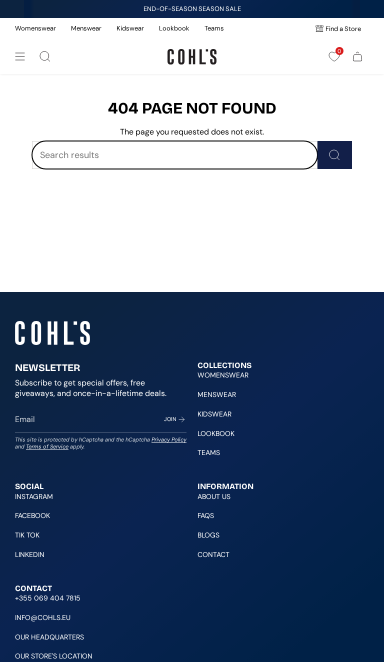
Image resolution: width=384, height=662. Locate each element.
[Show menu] (20, 56)
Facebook (32, 515)
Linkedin (29, 554)
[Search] (335, 155)
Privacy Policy (169, 439)
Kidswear (130, 28)
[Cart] (357, 56)
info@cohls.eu (42, 617)
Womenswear (35, 28)
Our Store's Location (53, 656)
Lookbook (174, 28)
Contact (214, 554)
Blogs (209, 535)
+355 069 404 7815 (47, 598)
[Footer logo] (52, 333)
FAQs (206, 515)
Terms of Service (47, 446)
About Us (214, 496)
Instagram (34, 496)
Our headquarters (49, 637)
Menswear (86, 28)
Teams (214, 28)
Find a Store (343, 28)
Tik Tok (27, 535)
